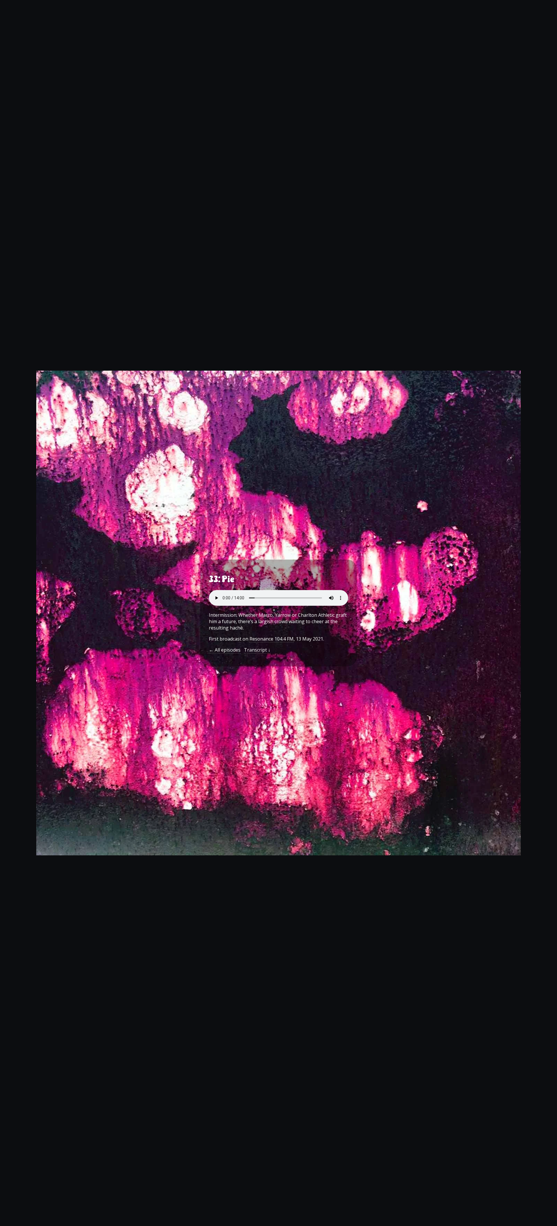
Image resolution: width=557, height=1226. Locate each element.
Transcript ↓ (257, 650)
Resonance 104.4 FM (271, 639)
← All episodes (224, 650)
